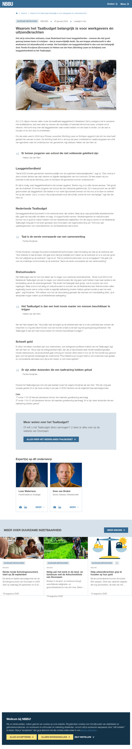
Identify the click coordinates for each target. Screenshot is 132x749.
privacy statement (88, 730)
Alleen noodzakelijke (54, 737)
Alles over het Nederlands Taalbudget (50, 439)
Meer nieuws (114, 530)
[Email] (20, 507)
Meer (39, 507)
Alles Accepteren (20, 737)
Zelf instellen (83, 737)
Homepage (8, 4)
